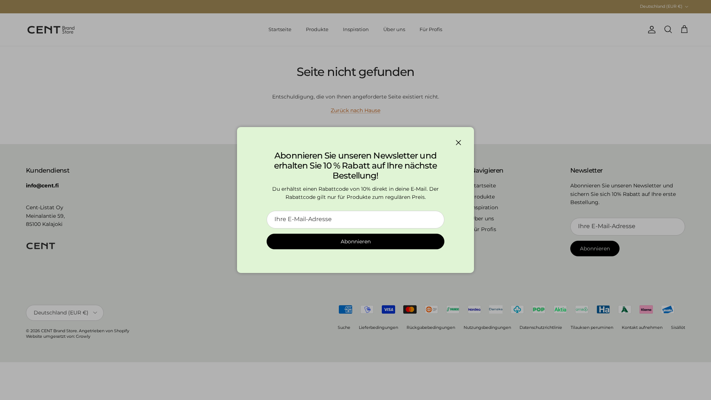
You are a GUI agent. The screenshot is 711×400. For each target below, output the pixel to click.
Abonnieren (356, 241)
